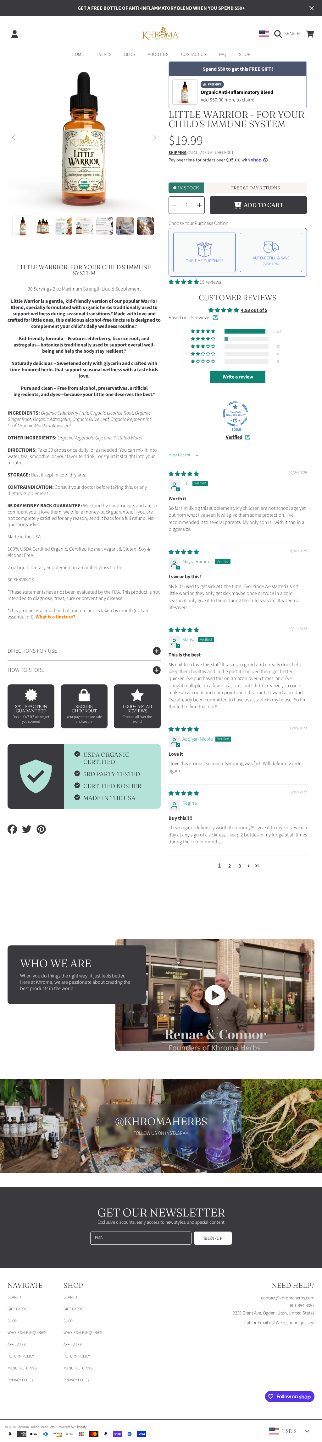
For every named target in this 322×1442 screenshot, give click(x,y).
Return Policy (21, 1356)
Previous (14, 137)
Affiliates (17, 1344)
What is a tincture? (55, 616)
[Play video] (215, 995)
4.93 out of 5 (254, 310)
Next (154, 137)
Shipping (177, 152)
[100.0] (235, 414)
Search (14, 1297)
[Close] (311, 8)
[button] (288, 34)
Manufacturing (22, 1368)
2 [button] (229, 865)
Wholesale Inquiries (27, 1333)
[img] (184, 474)
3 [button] (239, 865)
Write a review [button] (238, 376)
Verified (234, 437)
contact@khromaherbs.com (287, 1298)
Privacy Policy (21, 1380)
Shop (12, 1321)
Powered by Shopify (71, 1427)
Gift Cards (17, 1309)
